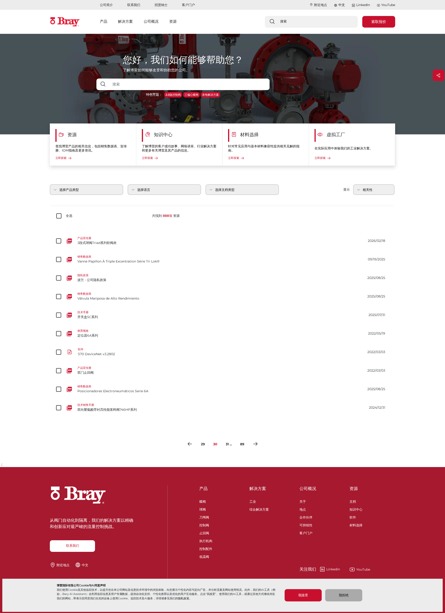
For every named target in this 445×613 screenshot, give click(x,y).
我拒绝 (344, 595)
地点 (302, 508)
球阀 (202, 508)
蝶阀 (202, 500)
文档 (353, 500)
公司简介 (106, 5)
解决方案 (257, 488)
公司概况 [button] (151, 21)
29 (203, 444)
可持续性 (305, 524)
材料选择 (356, 524)
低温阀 (204, 556)
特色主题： (154, 94)
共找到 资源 (166, 216)
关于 (302, 500)
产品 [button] (103, 21)
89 (242, 444)
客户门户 (188, 5)
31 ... (229, 444)
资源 (354, 488)
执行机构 (205, 540)
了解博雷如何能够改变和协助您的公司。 (156, 70)
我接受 (303, 595)
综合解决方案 (259, 508)
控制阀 (204, 524)
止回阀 (204, 532)
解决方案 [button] (125, 21)
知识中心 (356, 508)
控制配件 (205, 548)
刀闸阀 (204, 516)
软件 (353, 516)
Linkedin (319, 569)
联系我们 (133, 5)
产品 (203, 488)
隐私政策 (183, 598)
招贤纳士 (161, 5)
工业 (252, 500)
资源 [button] (173, 21)
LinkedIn (363, 5)
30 (215, 444)
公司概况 (307, 488)
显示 (346, 189)
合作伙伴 (305, 516)
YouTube (388, 5)
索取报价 (378, 21)
